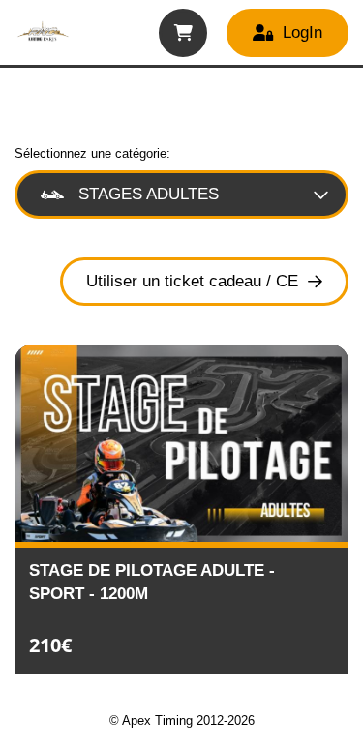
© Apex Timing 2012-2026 (182, 720)
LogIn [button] (302, 32)
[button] (183, 33)
